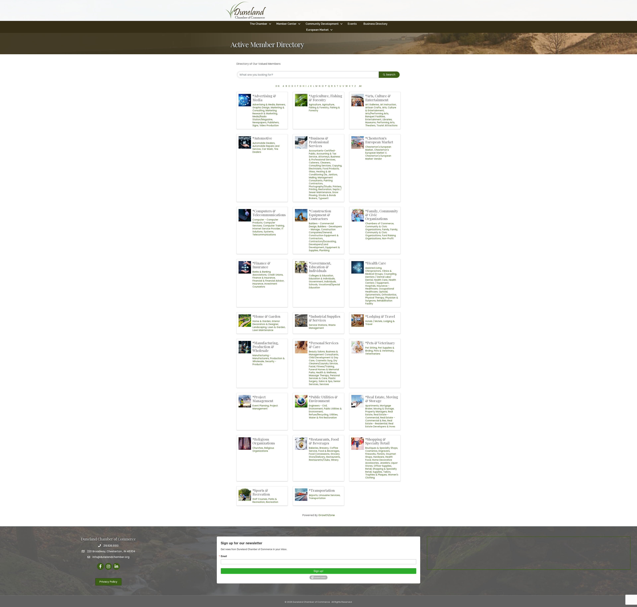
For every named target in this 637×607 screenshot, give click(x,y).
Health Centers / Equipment (380, 281)
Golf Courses (259, 499)
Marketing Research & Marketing (264, 112)
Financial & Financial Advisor (268, 280)
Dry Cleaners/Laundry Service (323, 362)
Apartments (372, 405)
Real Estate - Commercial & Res (380, 419)
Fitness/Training (325, 366)
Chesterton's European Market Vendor (378, 157)
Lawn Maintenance (262, 330)
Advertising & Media (263, 104)
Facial (312, 366)
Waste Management (322, 326)
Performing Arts (385, 122)
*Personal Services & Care (323, 344)
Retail (368, 468)
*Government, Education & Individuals (320, 267)
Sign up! (318, 571)
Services (324, 384)
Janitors (332, 174)
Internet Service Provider (266, 228)
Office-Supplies (382, 465)
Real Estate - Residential (378, 422)
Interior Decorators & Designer (266, 323)
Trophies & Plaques (376, 474)
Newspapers (259, 122)
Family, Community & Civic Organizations (381, 232)
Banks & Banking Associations (261, 273)
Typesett (323, 198)
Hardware (378, 457)
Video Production (269, 125)
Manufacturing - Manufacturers (261, 357)
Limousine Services (329, 495)
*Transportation (322, 490)
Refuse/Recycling (318, 414)
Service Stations (318, 325)
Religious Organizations (263, 449)
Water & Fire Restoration (323, 417)
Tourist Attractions (387, 125)
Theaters (370, 125)
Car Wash (267, 149)
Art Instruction (388, 104)
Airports (313, 495)
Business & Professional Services (324, 158)
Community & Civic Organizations (376, 228)
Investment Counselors (264, 285)
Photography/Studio (320, 186)
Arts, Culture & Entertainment (380, 109)
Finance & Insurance (263, 277)
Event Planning (260, 405)
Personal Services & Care (324, 377)
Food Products (331, 168)
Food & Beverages (328, 451)
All (360, 86)
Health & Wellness (326, 372)
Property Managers (376, 411)
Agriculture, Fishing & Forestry (322, 106)
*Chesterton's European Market (379, 140)
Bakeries (313, 448)
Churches (257, 448)
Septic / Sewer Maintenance (325, 191)
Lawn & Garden (276, 327)
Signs (255, 125)
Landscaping (259, 327)
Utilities (333, 414)
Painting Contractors (321, 182)
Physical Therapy (374, 297)
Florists (381, 454)
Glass (312, 171)
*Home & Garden (266, 316)
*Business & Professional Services (319, 142)
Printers (337, 186)
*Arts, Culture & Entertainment (378, 97)
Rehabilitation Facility (378, 302)
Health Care (381, 280)
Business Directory (375, 23)
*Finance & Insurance (261, 265)
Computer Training (273, 225)
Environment (316, 408)
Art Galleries (372, 104)
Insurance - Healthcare (377, 287)
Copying (337, 165)
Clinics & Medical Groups (378, 272)
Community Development (322, 23)
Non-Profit (388, 238)
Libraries (387, 119)
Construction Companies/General (322, 231)
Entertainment (373, 119)
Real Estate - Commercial (376, 416)
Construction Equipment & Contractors (324, 237)
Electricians (315, 168)
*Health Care (375, 263)
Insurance (257, 283)
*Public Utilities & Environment (323, 398)
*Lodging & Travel (380, 316)
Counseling (390, 274)
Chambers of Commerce (379, 223)
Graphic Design (261, 107)
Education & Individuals (322, 278)
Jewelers (385, 462)
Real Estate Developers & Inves (380, 425)
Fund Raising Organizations (380, 237)
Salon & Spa (325, 381)
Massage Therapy (319, 375)
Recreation (272, 502)
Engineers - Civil (318, 405)
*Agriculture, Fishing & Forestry (325, 97)
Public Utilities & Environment (325, 410)
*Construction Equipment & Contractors (320, 215)
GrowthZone (326, 515)
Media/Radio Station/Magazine (262, 118)
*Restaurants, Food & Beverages (324, 441)
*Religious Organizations (263, 441)
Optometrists (372, 294)
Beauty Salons (317, 351)
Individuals (330, 281)
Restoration (324, 189)
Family (385, 229)
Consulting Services (320, 165)
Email (224, 556)
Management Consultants (321, 179)
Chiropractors (373, 271)
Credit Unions (275, 274)
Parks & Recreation (264, 501)
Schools (313, 284)
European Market (317, 29)
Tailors (386, 471)
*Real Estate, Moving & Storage (381, 398)
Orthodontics (389, 294)
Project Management (265, 407)
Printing (313, 189)
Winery (335, 460)
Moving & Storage (384, 408)
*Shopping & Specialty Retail (377, 441)
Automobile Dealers (263, 143)
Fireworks (370, 454)
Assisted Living (373, 268)
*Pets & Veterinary (380, 342)
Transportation (317, 498)
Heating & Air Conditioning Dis (320, 173)
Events (352, 23)
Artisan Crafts (373, 107)
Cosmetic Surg (324, 360)
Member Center (286, 23)
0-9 (277, 86)
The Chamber (258, 23)
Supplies (377, 471)
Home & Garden (261, 321)
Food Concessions (319, 454)
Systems (268, 231)
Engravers (384, 451)
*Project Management (262, 398)
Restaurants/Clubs (319, 460)
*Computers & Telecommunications (269, 213)
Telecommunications (264, 234)
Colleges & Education (321, 275)
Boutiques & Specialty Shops (381, 448)
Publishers (273, 122)
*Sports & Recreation (261, 492)
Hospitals (370, 285)
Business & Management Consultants (323, 353)
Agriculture (315, 104)
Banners (280, 104)
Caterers (314, 162)
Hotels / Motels (373, 321)
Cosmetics (371, 451)
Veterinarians (372, 353)
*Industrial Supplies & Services (324, 318)
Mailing (313, 177)
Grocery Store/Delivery (324, 455)
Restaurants (333, 457)
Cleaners (325, 162)
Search (390, 74)
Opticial (383, 291)
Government (316, 281)
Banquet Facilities (375, 116)
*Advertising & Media (264, 97)
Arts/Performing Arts (376, 113)
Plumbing (324, 250)
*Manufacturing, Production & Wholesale (265, 346)
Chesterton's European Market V (377, 151)
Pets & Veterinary (384, 350)
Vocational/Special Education (324, 286)
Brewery (324, 448)
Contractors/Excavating (322, 241)
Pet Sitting (371, 347)
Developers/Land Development (318, 246)
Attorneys (323, 156)
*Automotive (262, 138)
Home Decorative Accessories (378, 461)
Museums (370, 122)
